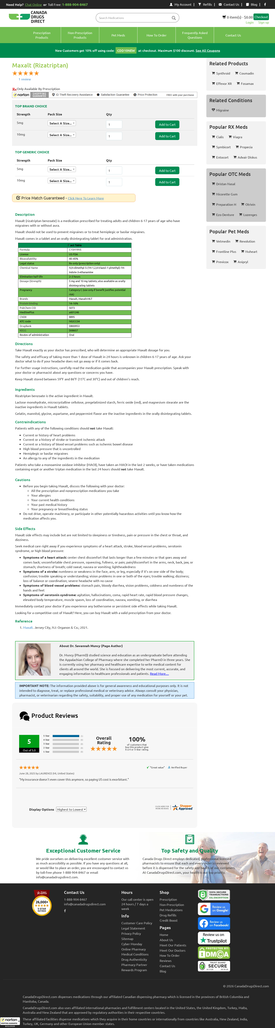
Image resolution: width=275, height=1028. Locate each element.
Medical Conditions (135, 954)
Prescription (168, 899)
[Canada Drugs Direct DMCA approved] (214, 953)
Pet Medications (171, 910)
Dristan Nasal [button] (225, 184)
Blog (254, 4)
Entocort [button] (222, 157)
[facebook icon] (265, 4)
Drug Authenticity (134, 959)
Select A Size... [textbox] (61, 123)
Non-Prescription (172, 904)
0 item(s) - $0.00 (239, 17)
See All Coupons (208, 50)
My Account (183, 4)
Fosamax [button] (247, 83)
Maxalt (28, 627)
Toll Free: (68, 4)
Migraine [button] (222, 110)
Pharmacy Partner (134, 965)
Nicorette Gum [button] (227, 194)
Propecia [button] (246, 147)
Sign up (263, 22)
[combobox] (62, 123)
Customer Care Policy (136, 923)
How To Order (170, 955)
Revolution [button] (247, 241)
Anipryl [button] (243, 262)
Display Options (41, 809)
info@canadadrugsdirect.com (85, 904)
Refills (207, 4)
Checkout (261, 17)
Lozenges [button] (250, 215)
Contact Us (231, 4)
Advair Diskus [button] (247, 157)
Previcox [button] (222, 262)
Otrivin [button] (250, 204)
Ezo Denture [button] (225, 215)
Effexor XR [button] (224, 83)
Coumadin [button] (246, 73)
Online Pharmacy (133, 949)
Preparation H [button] (226, 204)
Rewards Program (134, 970)
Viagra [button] (237, 137)
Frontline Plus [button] (226, 251)
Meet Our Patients (173, 945)
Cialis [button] (220, 137)
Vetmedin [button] (223, 241)
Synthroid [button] (223, 73)
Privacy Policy (131, 933)
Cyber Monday (131, 944)
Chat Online (33, 4)
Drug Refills (168, 915)
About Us (166, 940)
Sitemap (127, 939)
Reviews (166, 960)
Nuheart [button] (251, 251)
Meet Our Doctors (172, 950)
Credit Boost (169, 920)
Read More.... (159, 673)
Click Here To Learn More (86, 198)
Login (250, 22)
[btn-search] (174, 18)
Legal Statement (133, 928)
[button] (10, 1022)
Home (164, 935)
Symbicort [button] (223, 147)
